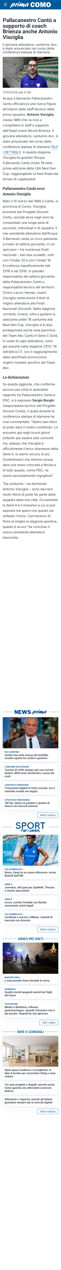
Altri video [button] (48, 1022)
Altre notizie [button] (47, 815)
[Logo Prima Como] (30, 5)
